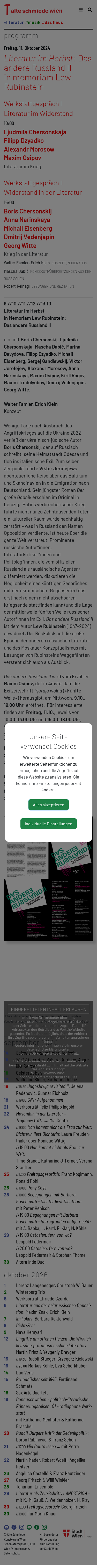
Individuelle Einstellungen (48, 823)
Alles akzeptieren (48, 804)
